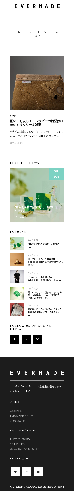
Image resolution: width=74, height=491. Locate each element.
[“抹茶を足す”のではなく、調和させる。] (37, 195)
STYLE (13, 116)
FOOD (56, 171)
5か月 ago (33, 273)
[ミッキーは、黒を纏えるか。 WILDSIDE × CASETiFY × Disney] (17, 276)
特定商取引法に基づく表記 (25, 449)
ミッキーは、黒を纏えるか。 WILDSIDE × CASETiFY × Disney (44, 279)
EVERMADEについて (22, 416)
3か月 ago (19, 216)
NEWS (56, 177)
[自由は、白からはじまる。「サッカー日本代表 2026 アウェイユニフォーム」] (17, 309)
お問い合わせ (17, 421)
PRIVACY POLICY (20, 439)
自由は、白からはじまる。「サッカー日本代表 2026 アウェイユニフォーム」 (46, 311)
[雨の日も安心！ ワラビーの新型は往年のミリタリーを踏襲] (37, 83)
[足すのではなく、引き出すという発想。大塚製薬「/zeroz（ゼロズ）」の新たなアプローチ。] (17, 293)
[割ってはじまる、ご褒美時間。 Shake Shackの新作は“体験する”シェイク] (17, 259)
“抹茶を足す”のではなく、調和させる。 (34, 209)
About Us (16, 411)
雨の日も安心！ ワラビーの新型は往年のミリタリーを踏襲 (36, 123)
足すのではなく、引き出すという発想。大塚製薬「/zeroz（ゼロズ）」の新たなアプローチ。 (45, 295)
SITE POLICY (17, 444)
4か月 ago (33, 255)
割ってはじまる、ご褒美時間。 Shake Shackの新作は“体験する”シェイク (51, 262)
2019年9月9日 (16, 143)
